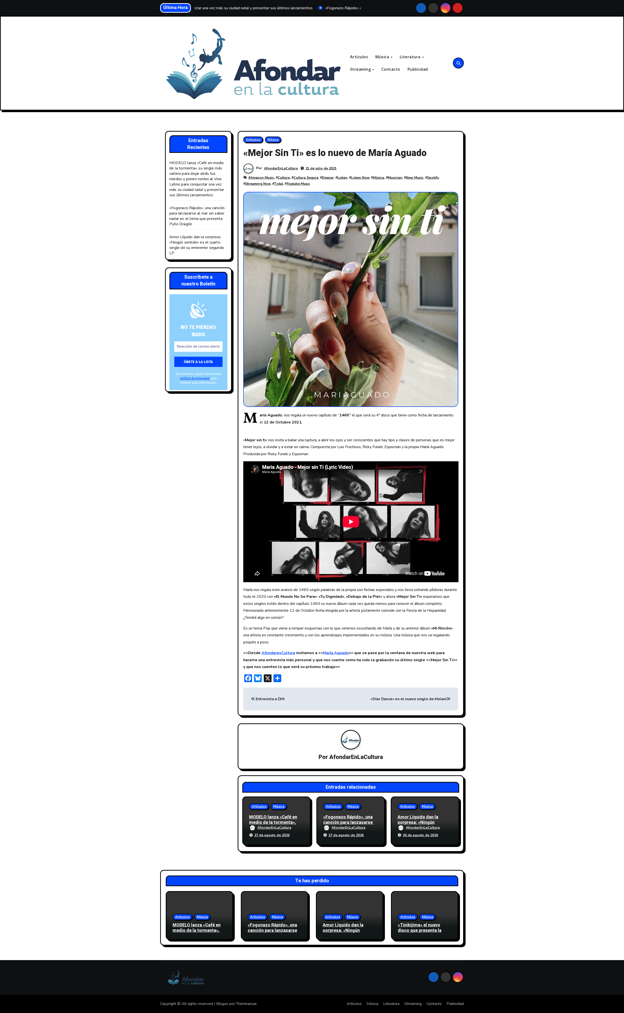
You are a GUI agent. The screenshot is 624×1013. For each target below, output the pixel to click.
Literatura (411, 56)
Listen (342, 177)
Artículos (359, 56)
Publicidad (418, 69)
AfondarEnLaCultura (281, 168)
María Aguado (336, 653)
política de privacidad (195, 378)
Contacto (390, 69)
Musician (395, 177)
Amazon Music (262, 177)
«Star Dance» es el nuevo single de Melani (408, 699)
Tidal (278, 183)
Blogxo (222, 1003)
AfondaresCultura (278, 653)
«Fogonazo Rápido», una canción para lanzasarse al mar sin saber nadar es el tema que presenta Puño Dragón (196, 216)
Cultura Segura (305, 177)
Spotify (433, 177)
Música (382, 56)
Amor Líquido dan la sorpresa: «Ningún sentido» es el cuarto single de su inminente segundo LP (196, 245)
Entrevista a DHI (269, 699)
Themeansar (246, 1003)
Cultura (284, 177)
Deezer (328, 177)
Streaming (361, 69)
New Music (414, 177)
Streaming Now (258, 183)
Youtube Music (298, 183)
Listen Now (360, 177)
